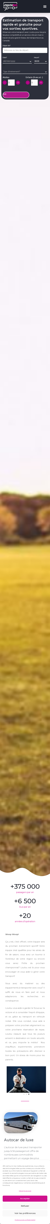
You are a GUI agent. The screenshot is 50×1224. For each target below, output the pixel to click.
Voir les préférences (25, 1213)
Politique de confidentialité (25, 1220)
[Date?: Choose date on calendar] (4, 65)
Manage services (25, 1191)
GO (4, 94)
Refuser (25, 1206)
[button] (44, 6)
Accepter (25, 1198)
